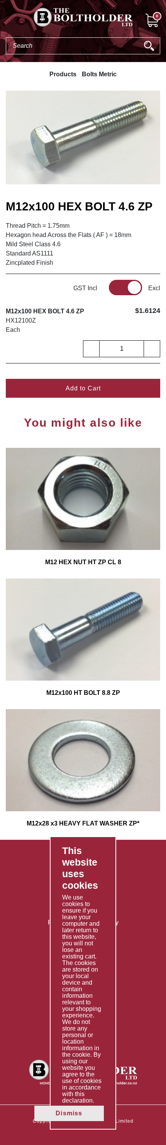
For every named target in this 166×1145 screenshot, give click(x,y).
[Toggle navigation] (6, 19)
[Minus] (91, 349)
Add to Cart (83, 388)
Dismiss (69, 1113)
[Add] (152, 349)
